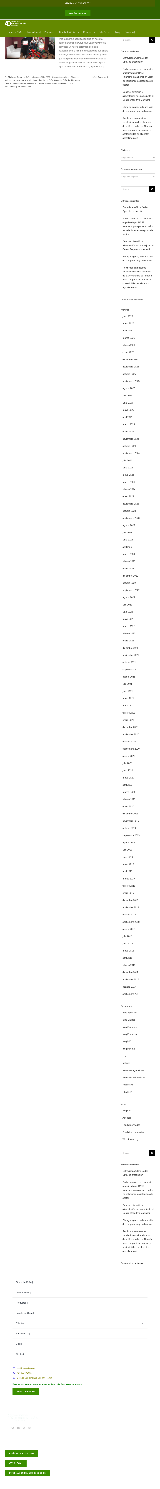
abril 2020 (127, 784)
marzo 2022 (128, 626)
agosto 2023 (128, 525)
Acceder (126, 1117)
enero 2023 (128, 568)
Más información (99, 77)
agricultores (10, 80)
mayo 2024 (128, 474)
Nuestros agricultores (133, 1070)
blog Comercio (129, 1027)
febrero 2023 (128, 561)
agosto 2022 (128, 597)
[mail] (29, 1428)
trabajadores (10, 87)
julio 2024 (127, 460)
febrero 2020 (128, 799)
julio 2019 (127, 849)
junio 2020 (127, 770)
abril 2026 (127, 330)
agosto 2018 (128, 929)
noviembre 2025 (130, 366)
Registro (126, 1110)
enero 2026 (128, 352)
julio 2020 (127, 763)
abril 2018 (127, 957)
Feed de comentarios (133, 1132)
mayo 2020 (128, 777)
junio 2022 (127, 611)
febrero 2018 (128, 965)
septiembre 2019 (131, 835)
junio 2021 (127, 691)
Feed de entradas (131, 1125)
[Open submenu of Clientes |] (143, 1323)
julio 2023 (127, 532)
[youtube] (18, 1428)
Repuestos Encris (65, 83)
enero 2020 (128, 806)
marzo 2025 (128, 424)
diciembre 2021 (130, 648)
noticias (65, 77)
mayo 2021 (128, 698)
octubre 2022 (129, 583)
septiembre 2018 (131, 922)
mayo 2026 (128, 323)
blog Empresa (129, 1034)
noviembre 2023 (130, 503)
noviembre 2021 (130, 655)
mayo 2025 (128, 410)
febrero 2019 (128, 885)
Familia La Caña (46, 80)
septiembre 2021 (131, 669)
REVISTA (127, 1092)
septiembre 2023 (131, 518)
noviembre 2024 (130, 438)
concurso (24, 80)
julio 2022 (127, 604)
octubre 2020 (129, 741)
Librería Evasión (12, 83)
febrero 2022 (128, 633)
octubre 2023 (129, 511)
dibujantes (33, 80)
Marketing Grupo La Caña (19, 77)
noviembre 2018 (130, 907)
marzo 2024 (128, 482)
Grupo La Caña (60, 80)
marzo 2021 (128, 705)
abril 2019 (127, 871)
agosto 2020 (128, 756)
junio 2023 (127, 539)
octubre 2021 (129, 662)
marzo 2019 (128, 878)
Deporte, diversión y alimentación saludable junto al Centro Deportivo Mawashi (137, 96)
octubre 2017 (129, 986)
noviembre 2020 (130, 734)
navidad (23, 83)
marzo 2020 (128, 792)
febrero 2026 (128, 345)
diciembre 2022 (130, 575)
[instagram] (24, 1428)
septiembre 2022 (131, 590)
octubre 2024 (129, 446)
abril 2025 (127, 417)
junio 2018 (127, 943)
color (18, 80)
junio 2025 (127, 402)
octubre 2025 (129, 374)
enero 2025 (128, 431)
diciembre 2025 (130, 359)
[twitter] (12, 1428)
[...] (104, 66)
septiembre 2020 (131, 748)
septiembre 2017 (131, 994)
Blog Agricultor (129, 1012)
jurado (77, 80)
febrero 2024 (128, 489)
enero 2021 (128, 720)
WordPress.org (130, 1139)
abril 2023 (127, 547)
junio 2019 (127, 857)
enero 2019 (128, 893)
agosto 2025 (128, 388)
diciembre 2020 (130, 727)
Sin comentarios (24, 87)
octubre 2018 (129, 914)
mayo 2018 (128, 950)
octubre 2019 (129, 828)
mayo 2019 (128, 864)
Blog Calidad (128, 1019)
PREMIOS (127, 1084)
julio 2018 (127, 936)
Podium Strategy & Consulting (114, 1442)
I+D (124, 1055)
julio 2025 (127, 395)
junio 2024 (127, 467)
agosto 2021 (128, 676)
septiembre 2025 (131, 381)
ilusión (71, 80)
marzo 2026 (128, 338)
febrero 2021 (128, 712)
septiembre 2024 (131, 453)
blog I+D (126, 1041)
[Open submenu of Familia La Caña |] (143, 1313)
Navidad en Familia (35, 83)
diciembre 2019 (130, 813)
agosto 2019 (128, 842)
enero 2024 (128, 496)
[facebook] (7, 1428)
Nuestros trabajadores (133, 1077)
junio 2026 (127, 316)
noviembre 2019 (130, 821)
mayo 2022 (128, 619)
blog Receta (128, 1048)
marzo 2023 (128, 554)
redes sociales (51, 83)
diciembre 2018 (130, 900)
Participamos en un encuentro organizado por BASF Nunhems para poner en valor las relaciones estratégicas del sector (137, 77)
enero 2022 (128, 640)
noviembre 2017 (130, 979)
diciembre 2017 (130, 972)
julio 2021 (127, 684)
